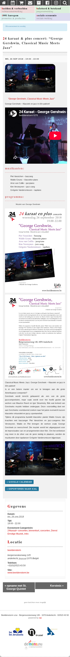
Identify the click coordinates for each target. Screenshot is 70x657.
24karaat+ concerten (18, 530)
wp (40, 618)
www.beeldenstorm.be (18, 572)
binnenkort (34, 530)
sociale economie (47, 17)
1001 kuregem (14, 17)
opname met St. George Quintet (15, 587)
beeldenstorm (14, 550)
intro (26, 534)
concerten (45, 530)
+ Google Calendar (19, 482)
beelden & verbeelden (14, 10)
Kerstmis (57, 585)
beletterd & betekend (48, 10)
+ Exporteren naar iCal (22, 489)
